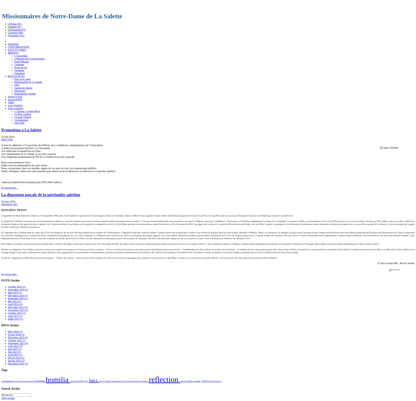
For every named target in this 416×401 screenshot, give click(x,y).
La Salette (107, 381)
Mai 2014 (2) (14, 301)
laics (94, 380)
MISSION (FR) (9, 204)
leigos (125, 381)
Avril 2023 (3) (15, 355)
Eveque (17, 381)
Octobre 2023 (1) (17, 340)
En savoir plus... (9, 187)
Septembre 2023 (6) (18, 343)
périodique (144, 381)
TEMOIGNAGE (208, 381)
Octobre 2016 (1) (17, 286)
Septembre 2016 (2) (18, 289)
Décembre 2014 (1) (18, 295)
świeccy (218, 381)
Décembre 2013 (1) (18, 307)
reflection (164, 379)
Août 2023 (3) (15, 346)
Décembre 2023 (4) (18, 337)
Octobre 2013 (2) (17, 313)
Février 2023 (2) (16, 358)
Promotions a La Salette (21, 130)
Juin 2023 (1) (14, 349)
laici (87, 381)
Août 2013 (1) (15, 316)
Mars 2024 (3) (15, 331)
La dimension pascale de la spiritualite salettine (40, 195)
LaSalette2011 (117, 381)
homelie (40, 381)
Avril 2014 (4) (15, 304)
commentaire (7, 381)
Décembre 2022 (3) (18, 363)
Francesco (24, 381)
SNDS (189, 381)
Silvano (183, 381)
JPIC (82, 381)
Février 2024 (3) (16, 334)
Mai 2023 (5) (14, 352)
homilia (58, 380)
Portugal (131, 381)
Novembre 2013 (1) (18, 310)
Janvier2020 (75, 381)
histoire (31, 381)
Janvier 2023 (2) (16, 360)
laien (101, 381)
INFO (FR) (7, 139)
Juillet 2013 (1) (15, 319)
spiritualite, (196, 381)
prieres (137, 381)
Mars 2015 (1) (15, 292)
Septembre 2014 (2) (18, 298)
